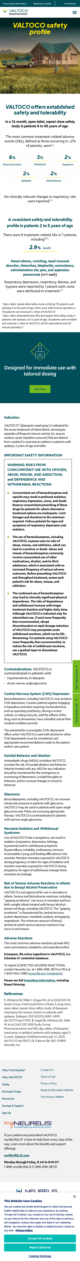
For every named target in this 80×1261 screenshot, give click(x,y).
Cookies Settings (40, 1256)
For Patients (70, 3)
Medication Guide (42, 3)
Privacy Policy (24, 1230)
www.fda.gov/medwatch (45, 973)
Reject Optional (40, 1247)
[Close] (72, 1194)
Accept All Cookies (40, 1238)
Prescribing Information (15, 3)
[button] (74, 12)
